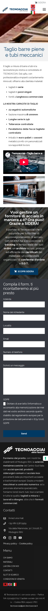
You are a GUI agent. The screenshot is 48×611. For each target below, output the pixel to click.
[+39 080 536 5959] (6, 523)
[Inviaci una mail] (6, 518)
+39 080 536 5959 (17, 523)
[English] (33, 9)
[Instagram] (10, 537)
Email (6, 339)
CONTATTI (7, 570)
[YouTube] (20, 537)
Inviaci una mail (16, 518)
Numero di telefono (13, 352)
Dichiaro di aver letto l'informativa (23, 403)
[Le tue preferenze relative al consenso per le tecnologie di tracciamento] (45, 458)
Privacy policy (10, 543)
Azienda (8, 299)
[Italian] (33, 12)
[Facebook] (4, 537)
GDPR (7, 399)
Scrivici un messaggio (14, 365)
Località (8, 325)
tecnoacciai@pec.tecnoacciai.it (24, 606)
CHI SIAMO (8, 558)
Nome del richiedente (14, 312)
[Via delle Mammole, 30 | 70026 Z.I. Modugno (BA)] (6, 530)
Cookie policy (26, 543)
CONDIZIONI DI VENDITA (14, 579)
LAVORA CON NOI (11, 566)
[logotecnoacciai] (15, 9)
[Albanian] (33, 6)
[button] (44, 9)
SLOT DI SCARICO (11, 575)
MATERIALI (7, 562)
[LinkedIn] (15, 537)
